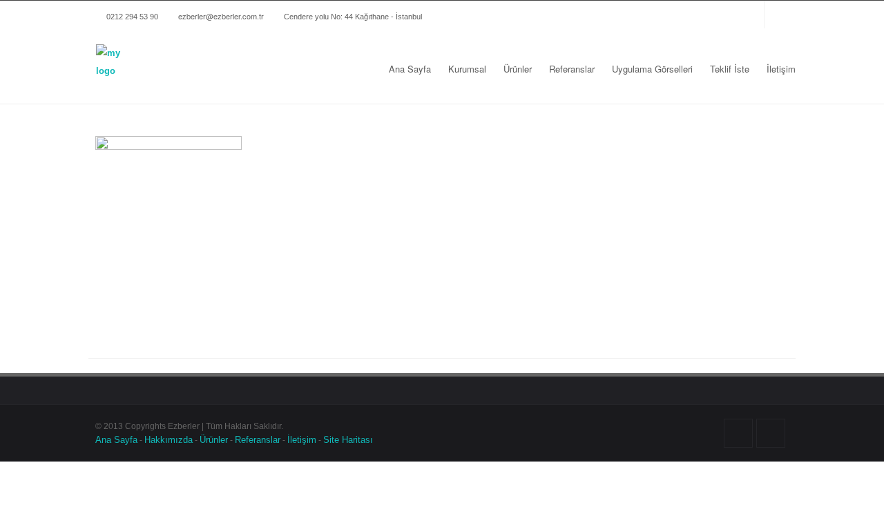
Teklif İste (729, 68)
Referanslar (572, 68)
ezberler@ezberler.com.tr (221, 15)
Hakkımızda (168, 440)
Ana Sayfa (410, 68)
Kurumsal (467, 68)
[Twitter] (739, 14)
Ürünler (517, 68)
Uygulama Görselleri (652, 68)
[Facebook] (712, 14)
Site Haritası (348, 440)
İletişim (781, 68)
